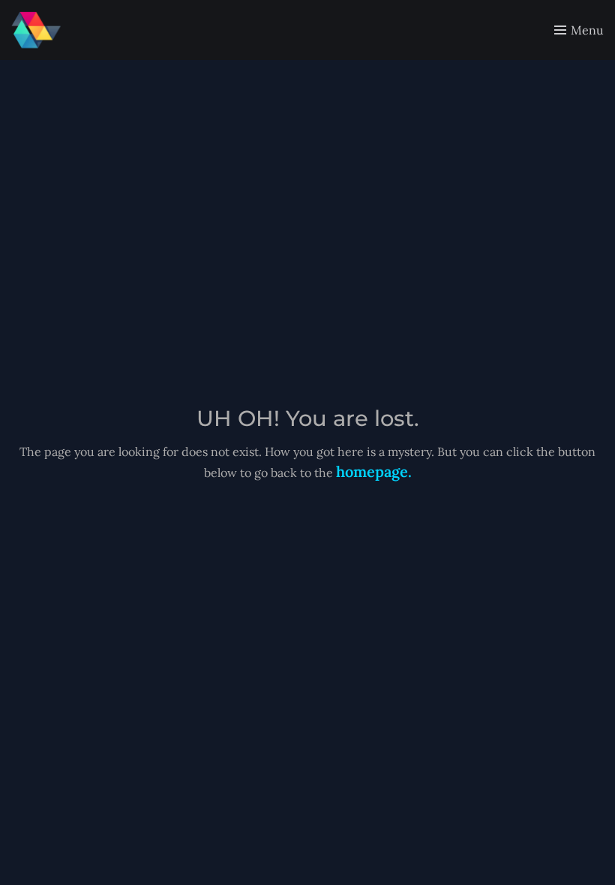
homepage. (374, 471)
